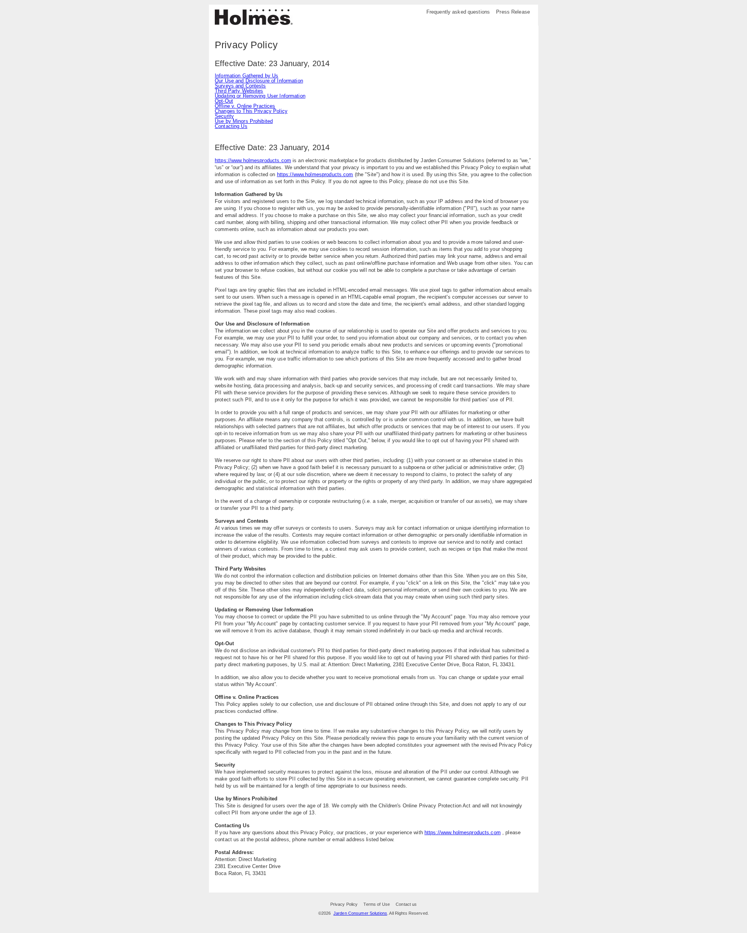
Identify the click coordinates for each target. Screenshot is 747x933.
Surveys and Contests (240, 86)
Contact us (406, 904)
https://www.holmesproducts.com (253, 160)
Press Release (513, 12)
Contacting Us (231, 126)
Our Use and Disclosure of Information (259, 81)
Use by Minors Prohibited (244, 121)
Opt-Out (224, 101)
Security (224, 116)
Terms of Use (376, 904)
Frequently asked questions (458, 12)
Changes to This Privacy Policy (251, 111)
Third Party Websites (239, 91)
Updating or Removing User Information (260, 96)
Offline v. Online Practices (245, 106)
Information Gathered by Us (246, 76)
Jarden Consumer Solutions (360, 913)
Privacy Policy (344, 904)
